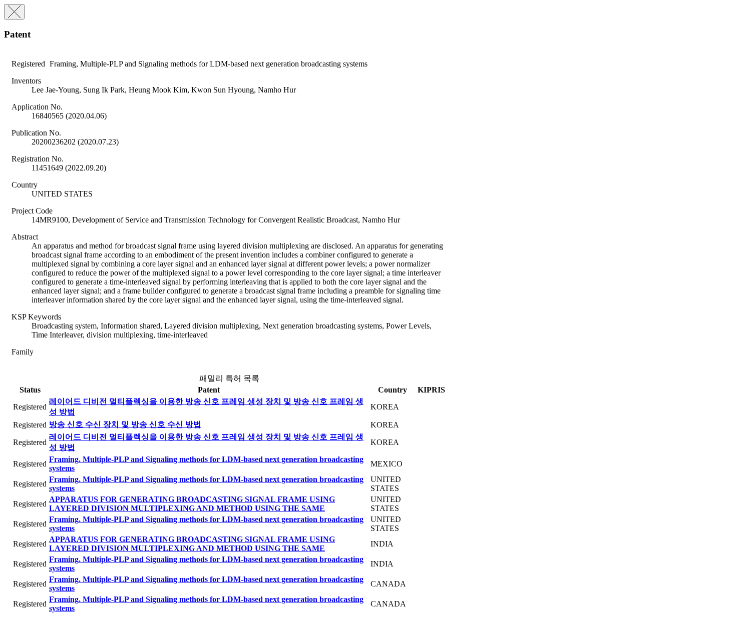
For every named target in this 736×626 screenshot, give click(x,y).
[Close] (14, 12)
